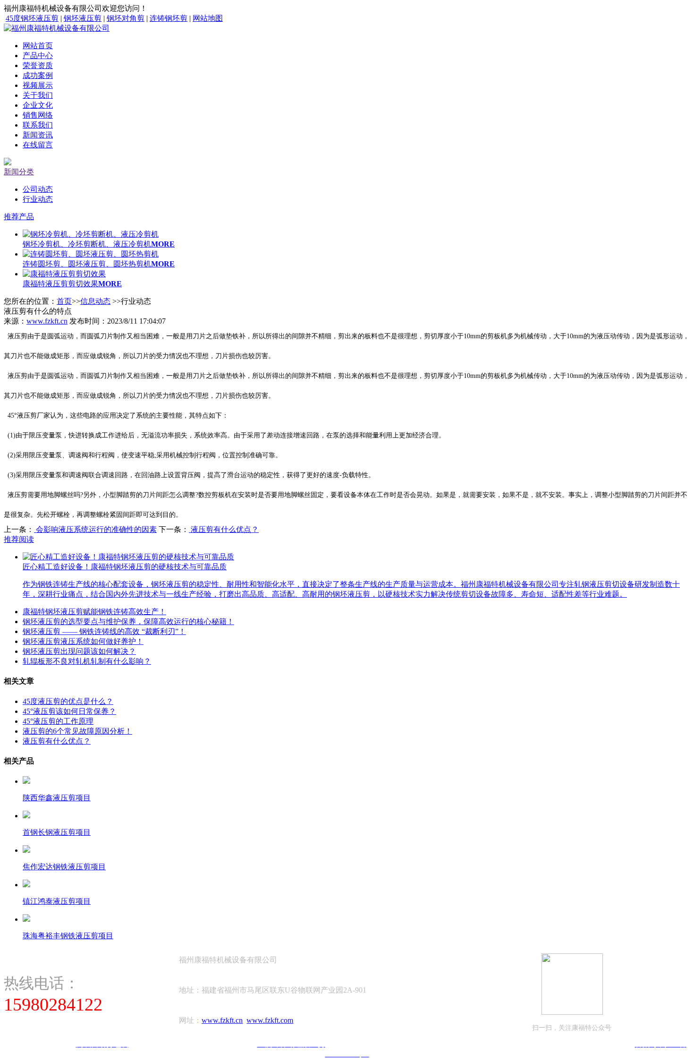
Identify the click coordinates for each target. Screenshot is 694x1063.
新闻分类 (19, 172)
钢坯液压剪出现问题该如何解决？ (79, 651)
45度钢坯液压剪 (32, 18)
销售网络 (38, 115)
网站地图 (208, 18)
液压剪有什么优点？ (224, 529)
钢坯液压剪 (83, 18)
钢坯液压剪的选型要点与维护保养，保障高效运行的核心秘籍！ (128, 621)
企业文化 (38, 105)
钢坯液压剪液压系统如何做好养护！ (83, 641)
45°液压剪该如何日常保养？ (69, 711)
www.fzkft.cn (47, 321)
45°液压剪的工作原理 (58, 721)
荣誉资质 (38, 65)
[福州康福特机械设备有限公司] (57, 28)
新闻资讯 (38, 135)
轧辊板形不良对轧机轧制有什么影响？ (87, 661)
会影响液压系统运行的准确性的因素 (95, 529)
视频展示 (38, 85)
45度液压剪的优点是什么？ (68, 701)
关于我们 (38, 95)
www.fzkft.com (269, 1020)
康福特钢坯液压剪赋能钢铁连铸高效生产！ (94, 612)
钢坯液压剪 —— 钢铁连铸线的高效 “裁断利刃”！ (104, 631)
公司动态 (38, 189)
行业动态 (38, 199)
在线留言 (38, 145)
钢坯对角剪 (125, 18)
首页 (64, 301)
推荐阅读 (19, 539)
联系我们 (38, 125)
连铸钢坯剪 (168, 18)
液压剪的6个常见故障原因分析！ (77, 731)
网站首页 (38, 46)
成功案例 (38, 75)
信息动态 (95, 301)
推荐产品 (19, 217)
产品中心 (38, 55)
